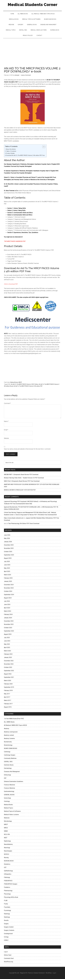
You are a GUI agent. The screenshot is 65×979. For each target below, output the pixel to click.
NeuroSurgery (8, 851)
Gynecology (7, 798)
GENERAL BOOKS (9, 794)
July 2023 (7, 637)
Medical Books (14, 382)
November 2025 (9, 548)
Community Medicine (10, 758)
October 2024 (8, 591)
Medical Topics (8, 808)
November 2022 (9, 664)
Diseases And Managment (12, 771)
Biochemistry (8, 742)
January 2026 (8, 541)
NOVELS (6, 854)
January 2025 (8, 581)
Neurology (7, 847)
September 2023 (9, 631)
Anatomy (6, 728)
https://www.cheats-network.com (14, 518)
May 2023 (7, 644)
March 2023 (7, 651)
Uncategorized (8, 933)
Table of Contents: (11, 151)
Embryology (7, 775)
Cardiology (7, 752)
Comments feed (9, 958)
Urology (6, 937)
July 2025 (7, 561)
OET (5, 867)
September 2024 (9, 594)
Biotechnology (8, 745)
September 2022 (9, 670)
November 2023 (9, 624)
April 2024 (7, 608)
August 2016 (8, 707)
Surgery (6, 923)
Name (6, 421)
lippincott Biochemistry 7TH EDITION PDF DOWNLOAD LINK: (22, 507)
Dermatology (8, 768)
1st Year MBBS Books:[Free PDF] (14, 718)
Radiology (7, 914)
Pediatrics (7, 887)
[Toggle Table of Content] (43, 146)
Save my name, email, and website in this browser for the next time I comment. (27, 449)
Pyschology (7, 910)
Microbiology (8, 821)
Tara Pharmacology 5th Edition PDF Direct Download (23, 523)
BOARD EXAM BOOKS (10, 748)
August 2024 (8, 598)
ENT (5, 778)
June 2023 (7, 641)
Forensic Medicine (9, 785)
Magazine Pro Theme (26, 973)
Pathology (7, 877)
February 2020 (8, 684)
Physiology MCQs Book (11, 897)
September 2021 (9, 677)
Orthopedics (7, 874)
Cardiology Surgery (9, 755)
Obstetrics (7, 864)
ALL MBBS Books (9, 722)
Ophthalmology (8, 871)
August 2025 (8, 558)
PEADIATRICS (8, 880)
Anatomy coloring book (11, 732)
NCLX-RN (7, 834)
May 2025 (7, 568)
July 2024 (7, 601)
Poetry (6, 904)
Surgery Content (8, 927)
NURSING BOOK (9, 861)
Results (6, 920)
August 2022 (8, 674)
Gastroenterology (9, 791)
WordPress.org (8, 961)
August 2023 (8, 634)
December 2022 (9, 661)
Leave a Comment (26, 75)
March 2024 (7, 611)
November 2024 (9, 588)
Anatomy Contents (9, 738)
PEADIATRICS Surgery (10, 884)
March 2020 (7, 680)
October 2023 (8, 627)
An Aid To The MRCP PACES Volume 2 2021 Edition (24, 384)
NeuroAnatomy (8, 844)
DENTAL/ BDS (8, 761)
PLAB (5, 900)
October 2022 (8, 667)
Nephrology (7, 841)
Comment (7, 403)
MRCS (6, 828)
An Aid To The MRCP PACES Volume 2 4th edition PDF (28, 386)
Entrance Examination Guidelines (13, 781)
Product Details (10, 153)
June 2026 (7, 535)
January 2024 (8, 618)
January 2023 (8, 657)
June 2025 (7, 565)
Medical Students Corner (32, 4)
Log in (6, 952)
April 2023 (7, 647)
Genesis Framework (39, 973)
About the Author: (11, 149)
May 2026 (7, 538)
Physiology (7, 894)
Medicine (6, 818)
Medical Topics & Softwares (12, 811)
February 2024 (8, 614)
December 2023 (9, 621)
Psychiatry (7, 907)
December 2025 (9, 545)
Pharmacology (8, 890)
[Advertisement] (32, 54)
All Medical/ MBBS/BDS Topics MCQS (15, 725)
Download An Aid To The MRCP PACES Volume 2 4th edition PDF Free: (25, 155)
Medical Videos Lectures (11, 814)
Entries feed (7, 955)
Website (6, 438)
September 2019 (9, 687)
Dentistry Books (9, 765)
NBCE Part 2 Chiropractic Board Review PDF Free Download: (22, 481)
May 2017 (7, 694)
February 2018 (8, 690)
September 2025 (9, 555)
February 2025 (8, 578)
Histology (7, 801)
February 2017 (8, 704)
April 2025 (7, 571)
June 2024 (7, 604)
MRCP (20, 382)
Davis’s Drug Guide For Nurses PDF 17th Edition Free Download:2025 (36, 514)
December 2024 (9, 584)
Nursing (6, 857)
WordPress (49, 973)
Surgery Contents (9, 930)
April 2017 (7, 697)
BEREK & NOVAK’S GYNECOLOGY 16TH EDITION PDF (20, 490)
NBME (6, 831)
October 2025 (8, 551)
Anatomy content (9, 735)
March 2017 (7, 700)
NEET (5, 837)
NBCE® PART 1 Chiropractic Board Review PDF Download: (21, 474)
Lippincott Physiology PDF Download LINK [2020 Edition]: (21, 501)
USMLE (6, 940)
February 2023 (8, 654)
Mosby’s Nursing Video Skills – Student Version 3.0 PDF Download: (24, 478)
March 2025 (7, 575)
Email (6, 430)
